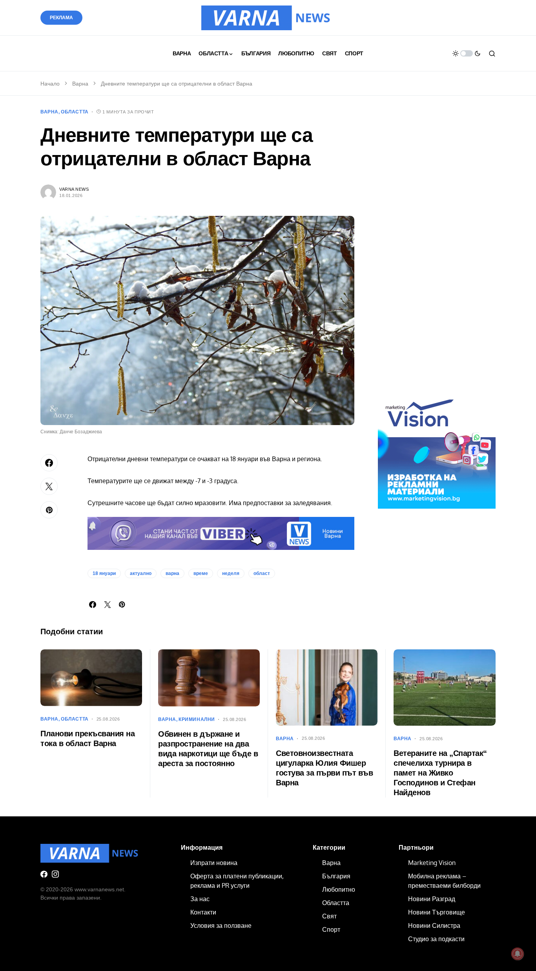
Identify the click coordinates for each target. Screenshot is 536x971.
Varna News (74, 189)
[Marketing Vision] (437, 449)
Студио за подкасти (436, 939)
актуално (140, 573)
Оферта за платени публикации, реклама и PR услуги (237, 880)
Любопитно (338, 889)
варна (172, 573)
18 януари (104, 573)
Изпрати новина (213, 863)
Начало (50, 83)
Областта (75, 112)
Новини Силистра (434, 925)
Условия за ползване (221, 925)
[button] (466, 53)
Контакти (203, 912)
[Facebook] (43, 874)
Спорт (331, 929)
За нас (200, 899)
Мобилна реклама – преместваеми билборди (444, 880)
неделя (230, 573)
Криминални (197, 719)
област (261, 573)
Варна (80, 83)
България (336, 876)
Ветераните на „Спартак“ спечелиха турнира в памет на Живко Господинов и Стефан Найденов (440, 773)
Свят (329, 916)
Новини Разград (431, 899)
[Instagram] (55, 874)
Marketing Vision (432, 863)
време (200, 573)
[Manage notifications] (517, 953)
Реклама (61, 17)
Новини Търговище (436, 912)
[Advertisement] (437, 254)
